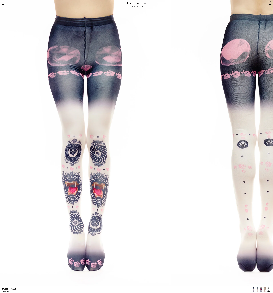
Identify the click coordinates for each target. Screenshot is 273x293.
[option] (253, 289)
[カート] (270, 4)
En (268, 1)
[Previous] (252, 290)
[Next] (271, 290)
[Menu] (3, 4)
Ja (270, 1)
